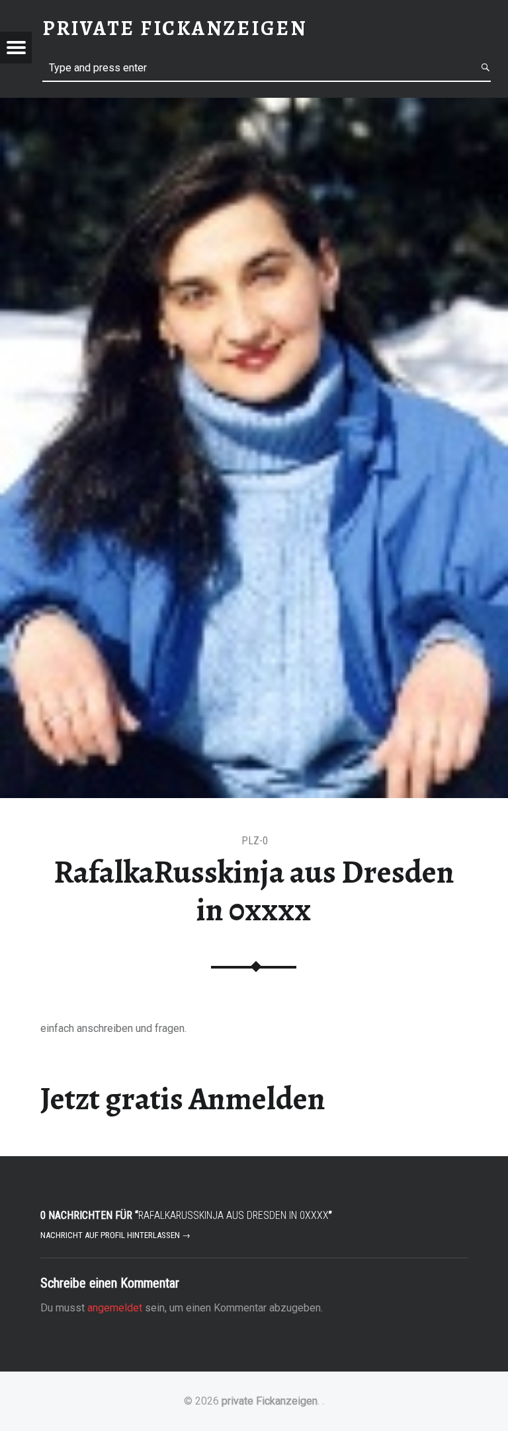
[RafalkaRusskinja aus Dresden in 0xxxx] (254, 106)
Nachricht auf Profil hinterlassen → (115, 1235)
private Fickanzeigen (270, 1401)
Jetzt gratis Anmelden (182, 1098)
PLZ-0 (254, 840)
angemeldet (114, 1308)
